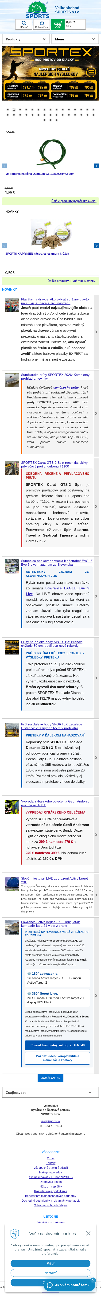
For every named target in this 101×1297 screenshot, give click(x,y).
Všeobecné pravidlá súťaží (51, 1167)
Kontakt (50, 1163)
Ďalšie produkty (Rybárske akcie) (73, 201)
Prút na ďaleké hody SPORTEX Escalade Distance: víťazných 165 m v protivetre (51, 726)
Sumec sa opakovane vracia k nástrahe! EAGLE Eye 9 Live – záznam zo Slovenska (57, 562)
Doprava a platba (51, 1182)
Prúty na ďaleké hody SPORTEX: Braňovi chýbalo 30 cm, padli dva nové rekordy (51, 643)
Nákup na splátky (51, 1186)
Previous (4, 166)
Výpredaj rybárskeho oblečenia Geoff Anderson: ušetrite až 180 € (56, 803)
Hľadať (24, 27)
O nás (50, 1158)
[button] (93, 1280)
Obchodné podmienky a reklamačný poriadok (51, 1200)
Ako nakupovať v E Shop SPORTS (51, 1177)
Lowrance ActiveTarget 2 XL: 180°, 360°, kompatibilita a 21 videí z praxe (51, 923)
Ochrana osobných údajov (50, 1205)
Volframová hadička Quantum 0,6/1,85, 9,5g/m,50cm (39, 173)
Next (96, 166)
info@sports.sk (50, 1121)
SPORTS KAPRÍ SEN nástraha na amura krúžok (37, 253)
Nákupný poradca (50, 1172)
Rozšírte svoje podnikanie (50, 1191)
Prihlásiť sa (41, 27)
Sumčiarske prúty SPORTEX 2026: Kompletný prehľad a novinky (55, 376)
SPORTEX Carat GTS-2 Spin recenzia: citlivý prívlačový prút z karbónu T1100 (54, 464)
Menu (59, 39)
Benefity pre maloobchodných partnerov (50, 1196)
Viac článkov (50, 1078)
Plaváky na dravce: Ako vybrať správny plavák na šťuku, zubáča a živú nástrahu (55, 301)
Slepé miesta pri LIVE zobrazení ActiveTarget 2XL (54, 880)
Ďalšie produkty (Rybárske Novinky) (72, 281)
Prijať (50, 1263)
